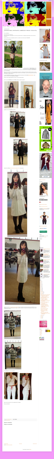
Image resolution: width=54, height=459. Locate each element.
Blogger (30, 449)
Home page (20, 443)
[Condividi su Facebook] (15, 419)
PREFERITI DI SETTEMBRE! (44, 309)
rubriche (9, 420)
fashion (15, 26)
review (26, 26)
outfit (23, 26)
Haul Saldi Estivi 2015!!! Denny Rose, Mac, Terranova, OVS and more (46, 255)
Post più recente (6, 443)
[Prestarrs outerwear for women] (45, 124)
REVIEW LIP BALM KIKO (43, 307)
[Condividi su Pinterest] (16, 419)
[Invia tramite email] (13, 419)
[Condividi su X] (14, 419)
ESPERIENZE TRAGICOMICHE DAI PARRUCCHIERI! (45, 306)
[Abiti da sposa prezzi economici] (43, 206)
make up (20, 26)
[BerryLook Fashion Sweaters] (43, 204)
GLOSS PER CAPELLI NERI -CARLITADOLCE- (44, 303)
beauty (12, 26)
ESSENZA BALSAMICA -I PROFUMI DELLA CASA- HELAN (45, 297)
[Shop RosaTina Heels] (44, 36)
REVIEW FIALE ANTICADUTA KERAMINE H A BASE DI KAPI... (45, 304)
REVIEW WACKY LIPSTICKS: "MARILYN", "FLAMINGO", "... (44, 299)
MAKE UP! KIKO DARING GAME (44, 312)
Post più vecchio (35, 443)
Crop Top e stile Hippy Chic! (47, 264)
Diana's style (11, 4)
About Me (4, 26)
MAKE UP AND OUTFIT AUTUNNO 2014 (45, 294)
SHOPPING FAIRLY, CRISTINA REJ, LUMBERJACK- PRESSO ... (45, 296)
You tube (8, 26)
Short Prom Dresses (45, 208)
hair (17, 26)
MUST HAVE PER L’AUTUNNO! (44, 308)
